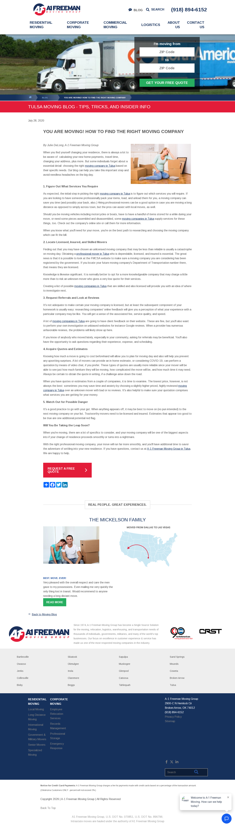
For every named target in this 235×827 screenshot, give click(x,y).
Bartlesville (23, 656)
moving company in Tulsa (100, 165)
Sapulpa (123, 656)
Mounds (174, 663)
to (167, 60)
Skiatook (72, 656)
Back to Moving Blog (44, 614)
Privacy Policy (173, 716)
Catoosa (123, 678)
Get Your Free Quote (167, 83)
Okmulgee (73, 663)
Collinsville (22, 678)
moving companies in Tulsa (138, 218)
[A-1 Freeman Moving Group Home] (56, 9)
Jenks (20, 671)
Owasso (21, 663)
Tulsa (173, 685)
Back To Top (48, 808)
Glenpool (124, 671)
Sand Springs (177, 656)
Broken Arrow (177, 678)
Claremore (73, 678)
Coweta (174, 671)
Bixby (20, 685)
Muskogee (124, 663)
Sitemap (170, 721)
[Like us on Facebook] (166, 762)
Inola (70, 671)
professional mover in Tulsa (92, 253)
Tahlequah (124, 685)
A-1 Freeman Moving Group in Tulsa (168, 448)
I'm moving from (167, 44)
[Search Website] (196, 772)
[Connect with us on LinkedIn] (177, 762)
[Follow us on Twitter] (171, 762)
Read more (54, 602)
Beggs (71, 685)
